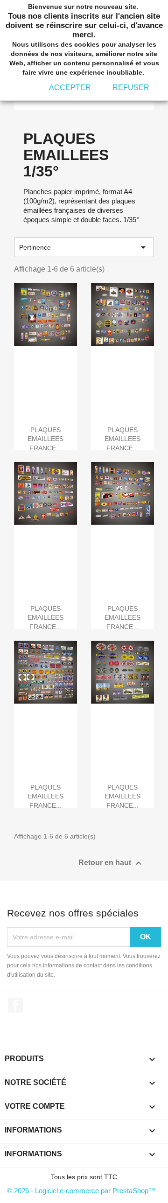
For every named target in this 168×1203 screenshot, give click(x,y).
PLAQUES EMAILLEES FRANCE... (45, 439)
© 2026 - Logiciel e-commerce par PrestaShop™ (81, 1191)
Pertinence (84, 247)
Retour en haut (111, 863)
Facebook (15, 1005)
